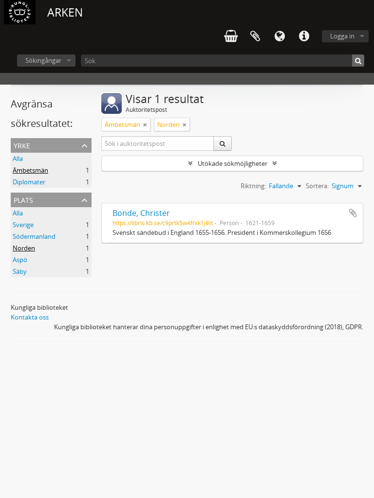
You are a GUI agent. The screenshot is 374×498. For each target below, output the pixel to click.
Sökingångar (43, 60)
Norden (24, 248)
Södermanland (34, 236)
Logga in (342, 36)
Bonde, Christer (141, 213)
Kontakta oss (30, 317)
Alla (18, 158)
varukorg (231, 36)
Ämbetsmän (30, 170)
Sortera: (317, 185)
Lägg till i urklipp (353, 213)
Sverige (23, 224)
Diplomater (29, 182)
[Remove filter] (145, 124)
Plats (23, 199)
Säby (20, 271)
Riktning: (253, 185)
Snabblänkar (304, 36)
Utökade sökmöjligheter (232, 163)
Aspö (20, 259)
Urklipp (255, 36)
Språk (279, 36)
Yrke (22, 144)
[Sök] (358, 60)
